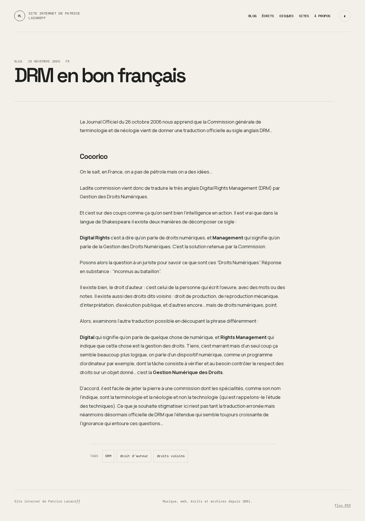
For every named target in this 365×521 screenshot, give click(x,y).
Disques (286, 16)
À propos (322, 16)
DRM (108, 456)
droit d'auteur (134, 456)
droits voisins (171, 456)
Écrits (268, 16)
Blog (252, 16)
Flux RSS (343, 505)
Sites (304, 16)
